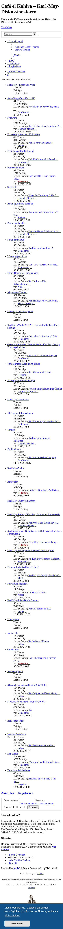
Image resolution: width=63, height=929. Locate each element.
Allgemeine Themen (17, 292)
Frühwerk (12, 117)
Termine (11, 429)
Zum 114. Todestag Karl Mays (43, 264)
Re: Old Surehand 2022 (39, 608)
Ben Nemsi (23, 112)
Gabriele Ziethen (26, 129)
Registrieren (25, 793)
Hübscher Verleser (37, 592)
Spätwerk (12, 187)
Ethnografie (13, 619)
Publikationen (14, 449)
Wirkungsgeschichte (17, 256)
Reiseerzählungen (15, 167)
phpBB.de (40, 874)
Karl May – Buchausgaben (20, 311)
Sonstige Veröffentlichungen (21, 380)
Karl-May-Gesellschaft (18, 399)
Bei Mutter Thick (15, 720)
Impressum (31, 888)
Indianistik (12, 633)
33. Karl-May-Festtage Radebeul (44, 558)
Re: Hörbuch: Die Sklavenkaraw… (29, 282)
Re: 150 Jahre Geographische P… (44, 126)
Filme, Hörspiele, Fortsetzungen (22, 273)
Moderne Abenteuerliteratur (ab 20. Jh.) (26, 701)
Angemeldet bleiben (14, 807)
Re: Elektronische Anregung (42, 457)
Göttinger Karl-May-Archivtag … (44, 490)
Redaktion (23, 181)
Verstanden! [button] (17, 923)
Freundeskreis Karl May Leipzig (23, 567)
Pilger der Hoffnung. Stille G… (43, 195)
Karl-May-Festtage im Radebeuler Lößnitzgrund (30, 550)
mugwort (22, 784)
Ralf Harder (23, 267)
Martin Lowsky (25, 303)
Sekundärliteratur (15, 239)
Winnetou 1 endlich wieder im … (44, 762)
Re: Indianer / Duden (38, 641)
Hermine (22, 375)
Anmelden (7, 793)
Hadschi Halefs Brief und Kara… (44, 231)
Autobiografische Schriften (20, 203)
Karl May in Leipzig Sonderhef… (44, 575)
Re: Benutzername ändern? (41, 745)
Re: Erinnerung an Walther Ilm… (44, 421)
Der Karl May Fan (27, 391)
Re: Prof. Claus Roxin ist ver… (43, 522)
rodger (21, 145)
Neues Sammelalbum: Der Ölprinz (45, 388)
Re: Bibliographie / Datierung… (43, 300)
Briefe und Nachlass (17, 223)
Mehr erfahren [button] (12, 915)
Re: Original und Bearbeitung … (44, 693)
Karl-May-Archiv (15, 468)
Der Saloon (12, 753)
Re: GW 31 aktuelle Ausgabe (42, 355)
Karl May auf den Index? (40, 248)
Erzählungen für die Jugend (20, 151)
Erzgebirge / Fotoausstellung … (43, 542)
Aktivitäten (12, 481)
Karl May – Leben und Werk (21, 84)
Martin (21, 578)
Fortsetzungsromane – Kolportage (23, 134)
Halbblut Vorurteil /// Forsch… (43, 159)
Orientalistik (13, 649)
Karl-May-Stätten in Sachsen (21, 501)
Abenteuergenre (15, 671)
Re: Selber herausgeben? (40, 142)
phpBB (16, 868)
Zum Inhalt (6, 27)
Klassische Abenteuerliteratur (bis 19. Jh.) (27, 685)
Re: (30, 710)
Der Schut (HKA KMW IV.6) (42, 336)
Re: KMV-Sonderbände (40, 372)
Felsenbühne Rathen (17, 583)
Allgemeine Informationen (20, 413)
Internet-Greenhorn (16, 734)
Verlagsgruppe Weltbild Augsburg (23, 363)
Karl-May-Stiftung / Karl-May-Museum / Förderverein (33, 514)
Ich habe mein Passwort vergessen (36, 803)
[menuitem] (26, 47)
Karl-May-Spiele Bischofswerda (23, 600)
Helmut (21, 217)
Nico (20, 286)
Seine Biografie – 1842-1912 (21, 98)
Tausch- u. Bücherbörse (18, 770)
